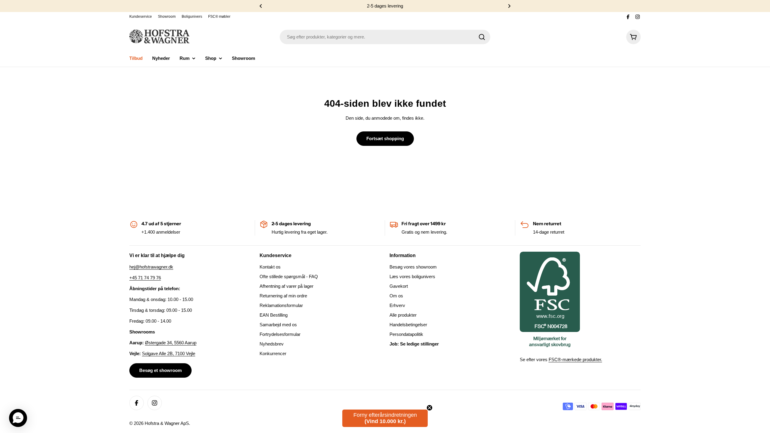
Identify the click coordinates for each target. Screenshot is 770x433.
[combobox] (385, 37)
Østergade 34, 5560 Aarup (170, 342)
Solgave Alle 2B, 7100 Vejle (168, 353)
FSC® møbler (219, 16)
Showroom (167, 16)
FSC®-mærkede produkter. (575, 359)
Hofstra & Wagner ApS (167, 423)
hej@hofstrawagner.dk (151, 266)
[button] (260, 6)
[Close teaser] (430, 408)
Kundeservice (140, 16)
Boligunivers (192, 16)
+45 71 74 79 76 (145, 277)
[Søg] (481, 37)
